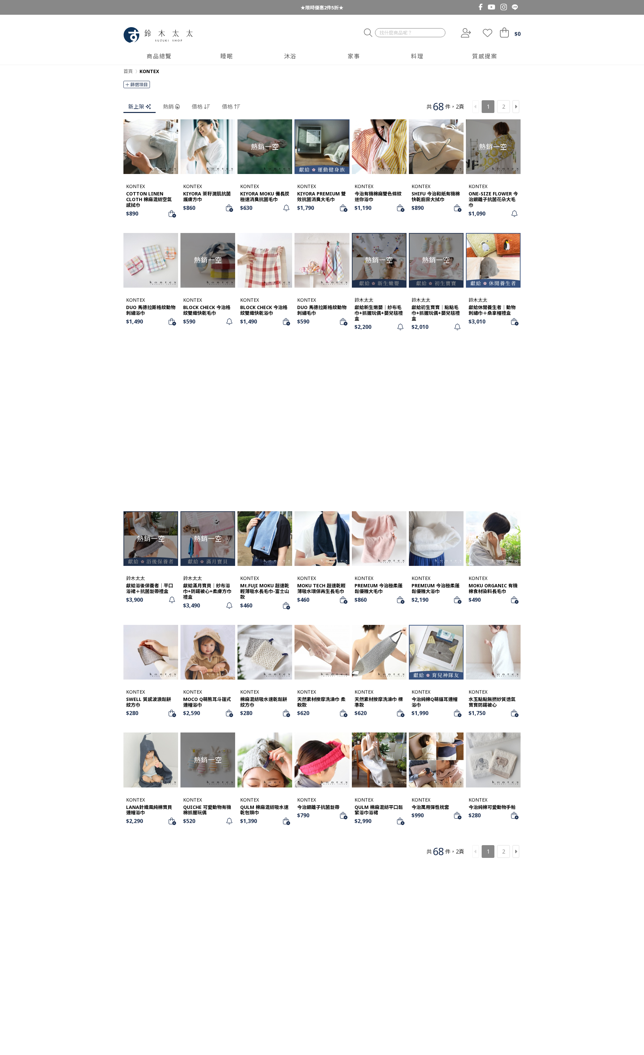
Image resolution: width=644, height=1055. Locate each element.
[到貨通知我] (286, 208)
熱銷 (168, 106)
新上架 (136, 106)
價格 (197, 106)
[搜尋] (368, 33)
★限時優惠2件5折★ (322, 7)
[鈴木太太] (158, 35)
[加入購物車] (172, 213)
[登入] (465, 33)
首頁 (128, 71)
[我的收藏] (487, 33)
